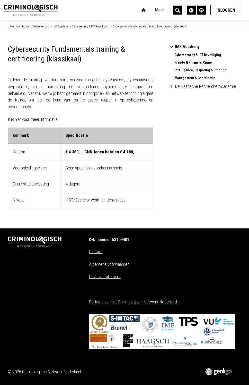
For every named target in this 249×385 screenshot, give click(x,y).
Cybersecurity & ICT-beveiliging (90, 26)
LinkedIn (191, 10)
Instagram (201, 10)
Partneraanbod (40, 26)
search (177, 10)
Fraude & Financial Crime (193, 62)
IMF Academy (60, 26)
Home (25, 26)
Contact (96, 251)
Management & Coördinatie (195, 78)
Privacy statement (105, 276)
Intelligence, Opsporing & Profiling (200, 70)
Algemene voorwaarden (109, 264)
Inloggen (225, 10)
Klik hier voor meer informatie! (33, 119)
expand (171, 46)
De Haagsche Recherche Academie (205, 86)
